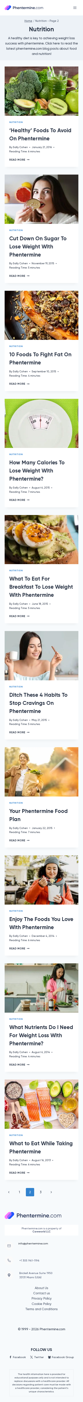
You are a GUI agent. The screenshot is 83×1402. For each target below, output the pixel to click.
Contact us (41, 1293)
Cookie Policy (42, 1304)
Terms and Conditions (41, 1309)
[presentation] (41, 91)
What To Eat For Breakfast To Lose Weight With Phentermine (41, 587)
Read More (19, 159)
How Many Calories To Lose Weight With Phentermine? (37, 470)
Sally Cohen (20, 147)
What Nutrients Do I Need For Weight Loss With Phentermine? (41, 1035)
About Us (41, 1288)
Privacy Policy (41, 1298)
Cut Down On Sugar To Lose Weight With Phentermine (38, 246)
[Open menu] (74, 8)
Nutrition (16, 122)
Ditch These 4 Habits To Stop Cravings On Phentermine (38, 703)
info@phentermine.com (33, 1243)
